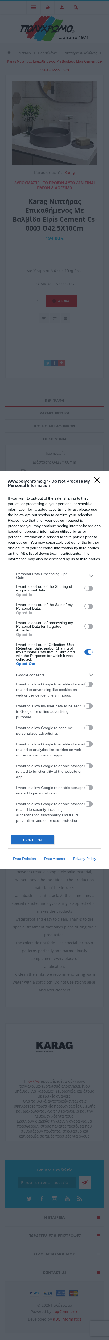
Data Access (54, 858)
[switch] (88, 588)
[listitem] (54, 575)
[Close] (99, 482)
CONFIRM (33, 840)
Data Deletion (24, 858)
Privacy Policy (84, 858)
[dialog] (54, 670)
